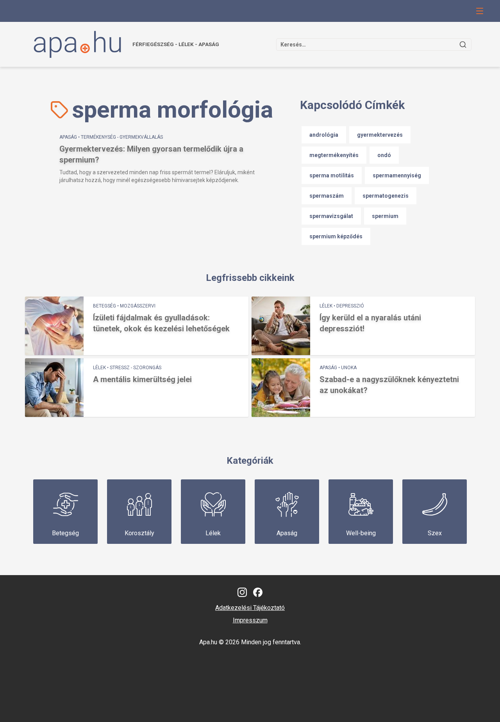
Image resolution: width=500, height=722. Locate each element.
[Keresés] (463, 44)
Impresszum (250, 620)
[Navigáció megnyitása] (480, 11)
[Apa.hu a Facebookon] (257, 592)
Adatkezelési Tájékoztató (250, 607)
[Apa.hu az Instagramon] (242, 592)
